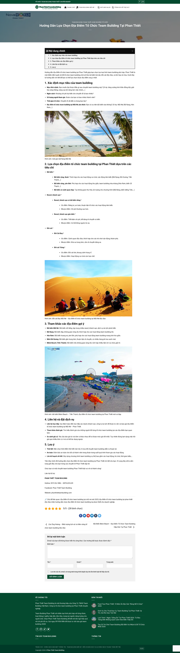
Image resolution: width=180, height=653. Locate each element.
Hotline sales (105, 7)
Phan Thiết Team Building (62, 488)
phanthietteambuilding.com (61, 493)
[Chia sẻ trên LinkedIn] (92, 515)
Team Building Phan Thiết (81, 22)
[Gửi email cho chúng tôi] (143, 1)
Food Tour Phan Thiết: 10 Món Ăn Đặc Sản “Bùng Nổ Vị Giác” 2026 (120, 605)
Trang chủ (71, 7)
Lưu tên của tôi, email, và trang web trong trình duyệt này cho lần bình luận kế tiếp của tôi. (80, 572)
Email (79, 562)
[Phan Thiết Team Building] (48, 7)
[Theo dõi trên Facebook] (139, 1)
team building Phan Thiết (72, 469)
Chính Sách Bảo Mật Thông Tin (55, 647)
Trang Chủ (39, 647)
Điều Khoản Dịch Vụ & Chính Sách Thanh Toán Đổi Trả (102, 647)
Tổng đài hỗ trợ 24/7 (121, 7)
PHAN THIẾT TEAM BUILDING (56, 478)
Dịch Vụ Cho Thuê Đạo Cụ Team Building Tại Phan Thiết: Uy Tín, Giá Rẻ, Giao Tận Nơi (120, 612)
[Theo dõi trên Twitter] (48, 629)
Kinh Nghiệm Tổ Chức (100, 22)
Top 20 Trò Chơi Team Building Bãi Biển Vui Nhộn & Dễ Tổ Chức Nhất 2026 (121, 626)
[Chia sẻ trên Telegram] (99, 515)
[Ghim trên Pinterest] (88, 515)
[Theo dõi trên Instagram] (41, 629)
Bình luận (50, 544)
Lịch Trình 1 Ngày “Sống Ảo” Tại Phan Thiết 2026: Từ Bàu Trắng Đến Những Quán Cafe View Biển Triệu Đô (119, 619)
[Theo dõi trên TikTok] (44, 629)
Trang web (109, 562)
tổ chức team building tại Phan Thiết (73, 72)
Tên (49, 562)
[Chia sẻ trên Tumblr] (95, 515)
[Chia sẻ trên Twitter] (84, 515)
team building (104, 184)
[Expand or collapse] (132, 51)
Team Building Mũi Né (86, 7)
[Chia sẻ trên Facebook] (80, 515)
